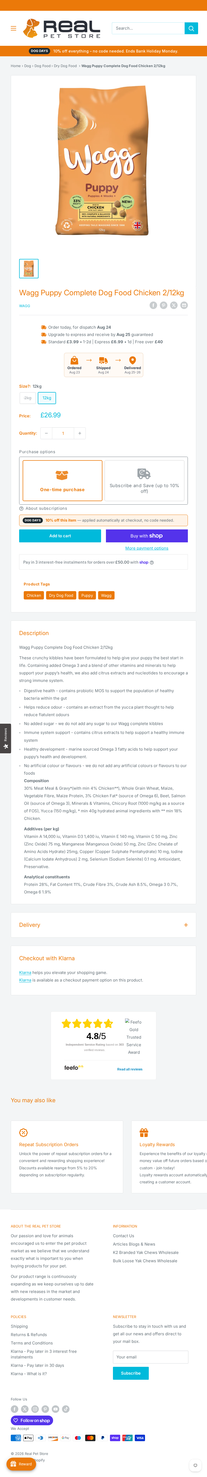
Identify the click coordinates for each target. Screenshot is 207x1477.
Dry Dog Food (65, 66)
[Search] (191, 28)
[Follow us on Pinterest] (45, 1409)
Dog (27, 66)
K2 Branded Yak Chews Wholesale (146, 1252)
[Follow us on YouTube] (55, 1409)
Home (16, 66)
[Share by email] (184, 305)
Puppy (87, 595)
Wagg (24, 306)
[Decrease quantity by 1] (46, 433)
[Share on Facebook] (153, 305)
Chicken (34, 595)
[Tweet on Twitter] (174, 305)
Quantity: (28, 433)
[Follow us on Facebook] (14, 1409)
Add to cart (60, 535)
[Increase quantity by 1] (79, 433)
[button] (103, 509)
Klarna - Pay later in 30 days (37, 1365)
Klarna (25, 972)
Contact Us (123, 1235)
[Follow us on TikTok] (66, 1409)
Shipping (19, 1326)
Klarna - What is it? (29, 1373)
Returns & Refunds (29, 1334)
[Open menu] (13, 28)
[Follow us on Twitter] (25, 1409)
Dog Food (42, 66)
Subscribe (131, 1373)
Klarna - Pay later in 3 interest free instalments (44, 1354)
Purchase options (37, 451)
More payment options (146, 548)
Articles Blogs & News (134, 1244)
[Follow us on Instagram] (35, 1409)
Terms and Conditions (32, 1343)
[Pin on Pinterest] (163, 305)
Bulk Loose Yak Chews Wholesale (145, 1260)
